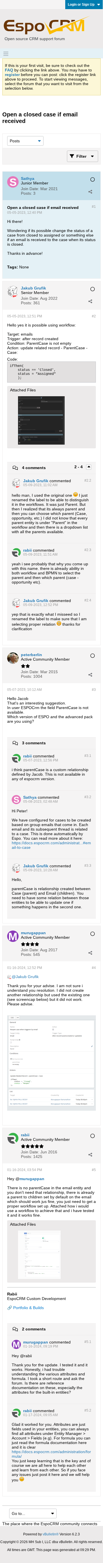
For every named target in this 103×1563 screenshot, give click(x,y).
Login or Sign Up (81, 5)
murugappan (31, 1178)
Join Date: (30, 188)
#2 (94, 316)
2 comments (34, 1328)
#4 (94, 968)
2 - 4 (79, 467)
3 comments (34, 743)
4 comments (34, 467)
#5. (87, 1342)
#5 (94, 1170)
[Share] (90, 192)
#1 (94, 207)
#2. (87, 480)
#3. (87, 756)
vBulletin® (51, 1534)
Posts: (26, 193)
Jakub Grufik (27, 976)
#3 (94, 690)
